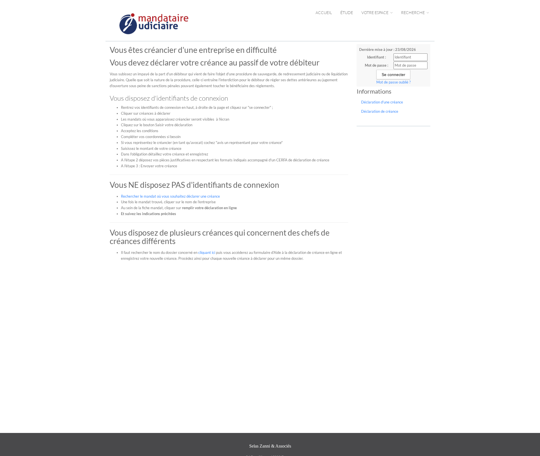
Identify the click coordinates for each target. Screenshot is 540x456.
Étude (346, 12)
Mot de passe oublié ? (393, 82)
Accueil (324, 12)
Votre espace (375, 12)
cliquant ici (206, 252)
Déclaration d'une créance (382, 102)
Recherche (413, 12)
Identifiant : (376, 57)
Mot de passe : (376, 65)
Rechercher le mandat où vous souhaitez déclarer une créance (170, 196)
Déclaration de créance (379, 111)
